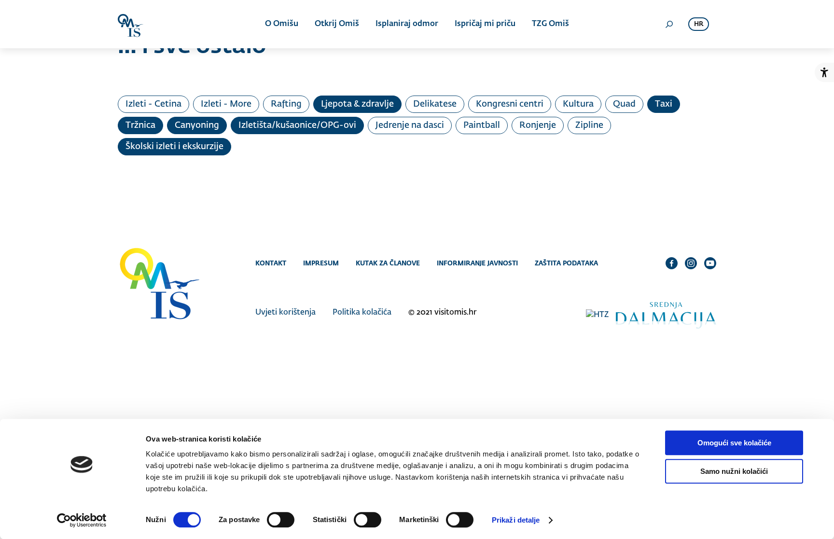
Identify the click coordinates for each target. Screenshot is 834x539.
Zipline (589, 125)
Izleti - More (226, 104)
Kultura (578, 104)
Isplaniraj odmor (406, 24)
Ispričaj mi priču (485, 24)
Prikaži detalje (516, 520)
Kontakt (270, 263)
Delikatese (435, 104)
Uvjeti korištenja (285, 313)
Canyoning (197, 125)
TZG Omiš (550, 24)
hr (698, 24)
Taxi (663, 104)
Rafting (286, 104)
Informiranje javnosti (477, 263)
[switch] (280, 519)
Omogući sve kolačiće (734, 443)
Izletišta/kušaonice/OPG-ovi (297, 125)
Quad (624, 104)
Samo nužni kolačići (734, 471)
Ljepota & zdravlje (357, 104)
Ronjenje (537, 125)
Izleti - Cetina (153, 104)
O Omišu (281, 24)
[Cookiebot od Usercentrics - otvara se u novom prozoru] (82, 520)
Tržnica (140, 125)
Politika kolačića (362, 313)
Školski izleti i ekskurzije (174, 146)
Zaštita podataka (566, 263)
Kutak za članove (388, 263)
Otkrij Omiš (337, 24)
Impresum (321, 263)
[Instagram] (691, 263)
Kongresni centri (509, 104)
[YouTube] (710, 263)
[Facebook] (672, 263)
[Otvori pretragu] (669, 24)
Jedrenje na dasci (409, 125)
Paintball (481, 125)
